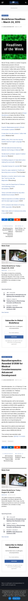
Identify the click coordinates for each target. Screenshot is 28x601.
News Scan (5, 15)
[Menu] (3, 2)
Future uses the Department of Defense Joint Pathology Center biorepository (13, 186)
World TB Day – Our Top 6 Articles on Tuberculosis (20, 230)
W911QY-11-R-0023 (19, 436)
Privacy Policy (17, 342)
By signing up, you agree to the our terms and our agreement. (14, 342)
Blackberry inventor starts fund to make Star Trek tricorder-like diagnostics (13, 178)
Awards (4, 441)
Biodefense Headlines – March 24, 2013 (20, 457)
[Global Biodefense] (14, 2)
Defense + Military (7, 356)
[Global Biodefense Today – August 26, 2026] (14, 257)
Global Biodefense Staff (8, 26)
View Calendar (5, 312)
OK (10, 598)
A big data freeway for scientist (11, 166)
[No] (26, 595)
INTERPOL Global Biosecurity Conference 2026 (14, 532)
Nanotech (10, 441)
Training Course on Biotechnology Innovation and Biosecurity (16, 301)
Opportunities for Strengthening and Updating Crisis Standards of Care (16, 295)
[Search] (25, 2)
